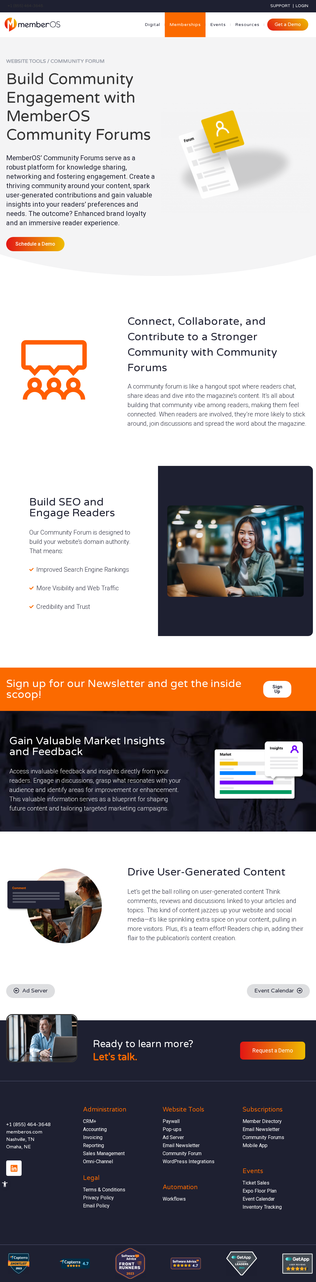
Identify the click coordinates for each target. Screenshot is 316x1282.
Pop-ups (172, 1129)
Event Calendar (259, 1199)
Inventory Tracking (262, 1207)
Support (280, 5)
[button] (5, 1184)
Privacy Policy (98, 1198)
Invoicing (92, 1137)
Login (302, 5)
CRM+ (89, 1121)
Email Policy (96, 1206)
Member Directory (262, 1121)
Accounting (95, 1129)
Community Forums (263, 1137)
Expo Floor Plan (259, 1191)
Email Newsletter (182, 1145)
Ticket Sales (256, 1183)
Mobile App (255, 1145)
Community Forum (182, 1153)
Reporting (93, 1145)
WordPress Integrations (188, 1161)
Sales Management (104, 1153)
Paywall (171, 1121)
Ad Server (173, 1137)
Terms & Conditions (104, 1190)
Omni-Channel (98, 1161)
